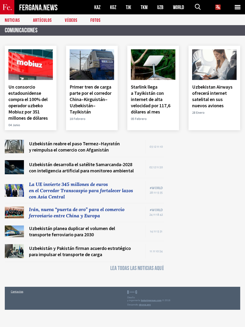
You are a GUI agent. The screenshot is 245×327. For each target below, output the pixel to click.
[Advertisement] (206, 170)
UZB (160, 7)
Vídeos (71, 20)
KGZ (113, 7)
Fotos (95, 20)
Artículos (42, 20)
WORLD (178, 7)
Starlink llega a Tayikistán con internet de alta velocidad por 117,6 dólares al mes (150, 99)
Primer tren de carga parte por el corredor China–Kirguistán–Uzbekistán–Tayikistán (90, 99)
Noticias (12, 20)
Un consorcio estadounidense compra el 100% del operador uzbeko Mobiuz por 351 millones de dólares (28, 102)
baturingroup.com (151, 300)
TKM (144, 7)
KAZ (97, 7)
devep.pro (145, 304)
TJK (128, 7)
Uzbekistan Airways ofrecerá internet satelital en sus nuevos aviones (212, 96)
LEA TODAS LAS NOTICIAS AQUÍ (137, 268)
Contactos (17, 291)
